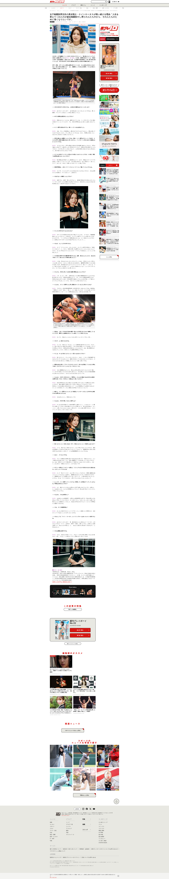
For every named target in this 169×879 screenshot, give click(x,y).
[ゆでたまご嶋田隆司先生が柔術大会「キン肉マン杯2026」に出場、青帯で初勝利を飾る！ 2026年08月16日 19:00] (108, 779)
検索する (105, 1)
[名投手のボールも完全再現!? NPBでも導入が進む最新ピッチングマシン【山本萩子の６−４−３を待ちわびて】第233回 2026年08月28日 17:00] (61, 756)
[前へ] (52, 592)
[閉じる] (118, 876)
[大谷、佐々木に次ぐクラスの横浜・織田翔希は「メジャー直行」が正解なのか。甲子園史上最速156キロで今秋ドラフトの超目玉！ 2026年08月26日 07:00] (84, 756)
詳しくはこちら (53, 877)
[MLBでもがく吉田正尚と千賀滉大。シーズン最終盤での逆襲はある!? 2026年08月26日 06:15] (108, 756)
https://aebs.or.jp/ (65, 815)
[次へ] (93, 592)
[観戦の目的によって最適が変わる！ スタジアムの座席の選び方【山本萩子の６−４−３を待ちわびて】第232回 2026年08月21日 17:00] (84, 779)
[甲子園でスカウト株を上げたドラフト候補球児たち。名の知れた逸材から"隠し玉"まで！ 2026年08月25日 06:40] (61, 779)
